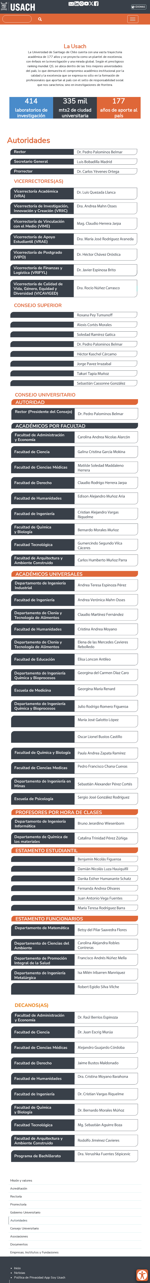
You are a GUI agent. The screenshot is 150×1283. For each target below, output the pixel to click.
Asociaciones (19, 1236)
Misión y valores (21, 1180)
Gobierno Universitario (25, 1212)
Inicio (17, 1268)
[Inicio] (18, 7)
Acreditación (18, 1188)
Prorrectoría (18, 1204)
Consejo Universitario (24, 1228)
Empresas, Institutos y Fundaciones (34, 1252)
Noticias (19, 1273)
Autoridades (18, 1220)
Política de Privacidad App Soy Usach (39, 1277)
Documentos (19, 1244)
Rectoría (16, 1196)
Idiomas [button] (140, 6)
